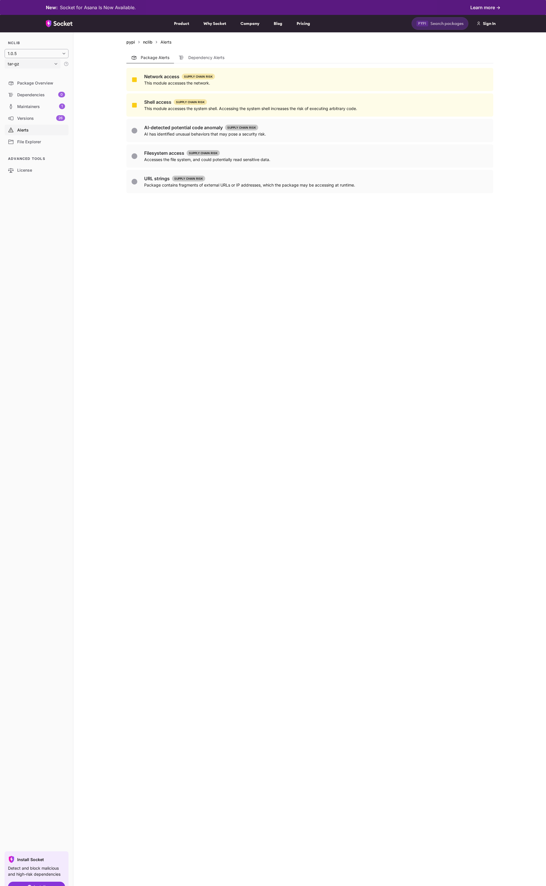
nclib (147, 42)
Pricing (303, 23)
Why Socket (214, 23)
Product (181, 23)
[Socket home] (59, 23)
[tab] (150, 57)
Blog (278, 23)
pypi (130, 42)
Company (249, 23)
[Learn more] (66, 64)
